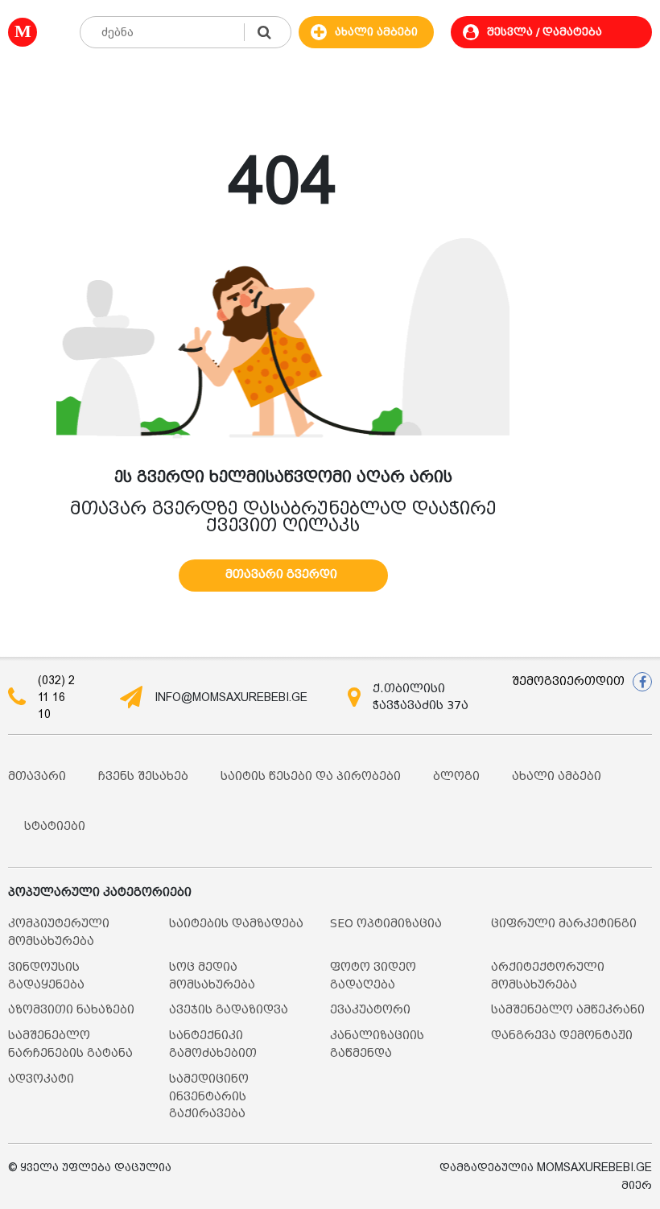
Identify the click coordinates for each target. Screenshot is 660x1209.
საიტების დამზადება (236, 923)
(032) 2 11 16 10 (56, 697)
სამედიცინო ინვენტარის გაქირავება (209, 1096)
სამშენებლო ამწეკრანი (568, 1010)
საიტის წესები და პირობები (311, 776)
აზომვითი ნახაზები (71, 1010)
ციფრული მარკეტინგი (564, 923)
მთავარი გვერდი (281, 574)
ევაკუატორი (370, 1010)
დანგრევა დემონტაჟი (562, 1035)
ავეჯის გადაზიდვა (228, 1010)
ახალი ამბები (556, 776)
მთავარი (37, 776)
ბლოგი (456, 776)
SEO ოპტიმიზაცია (386, 923)
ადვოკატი (41, 1079)
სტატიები (54, 826)
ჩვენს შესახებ (143, 776)
